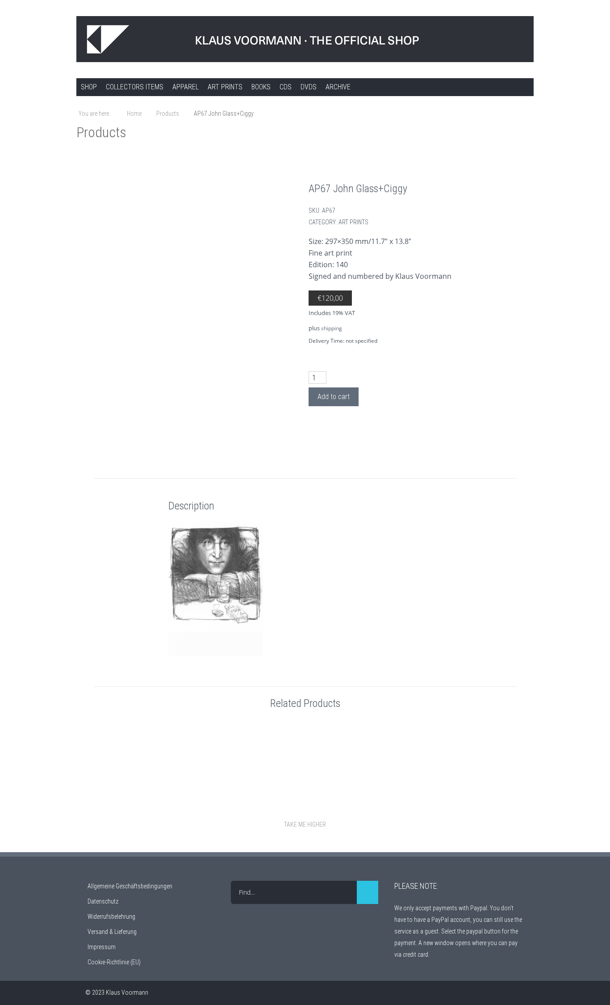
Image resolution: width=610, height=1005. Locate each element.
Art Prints (225, 87)
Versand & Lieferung (112, 931)
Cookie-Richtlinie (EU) (114, 962)
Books (261, 87)
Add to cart (334, 396)
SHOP (89, 87)
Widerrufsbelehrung (111, 916)
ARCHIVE (338, 87)
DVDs (309, 87)
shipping (331, 328)
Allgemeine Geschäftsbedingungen (130, 886)
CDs (286, 87)
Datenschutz (103, 901)
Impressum (102, 946)
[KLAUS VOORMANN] (305, 39)
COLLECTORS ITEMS (134, 87)
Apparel (185, 87)
